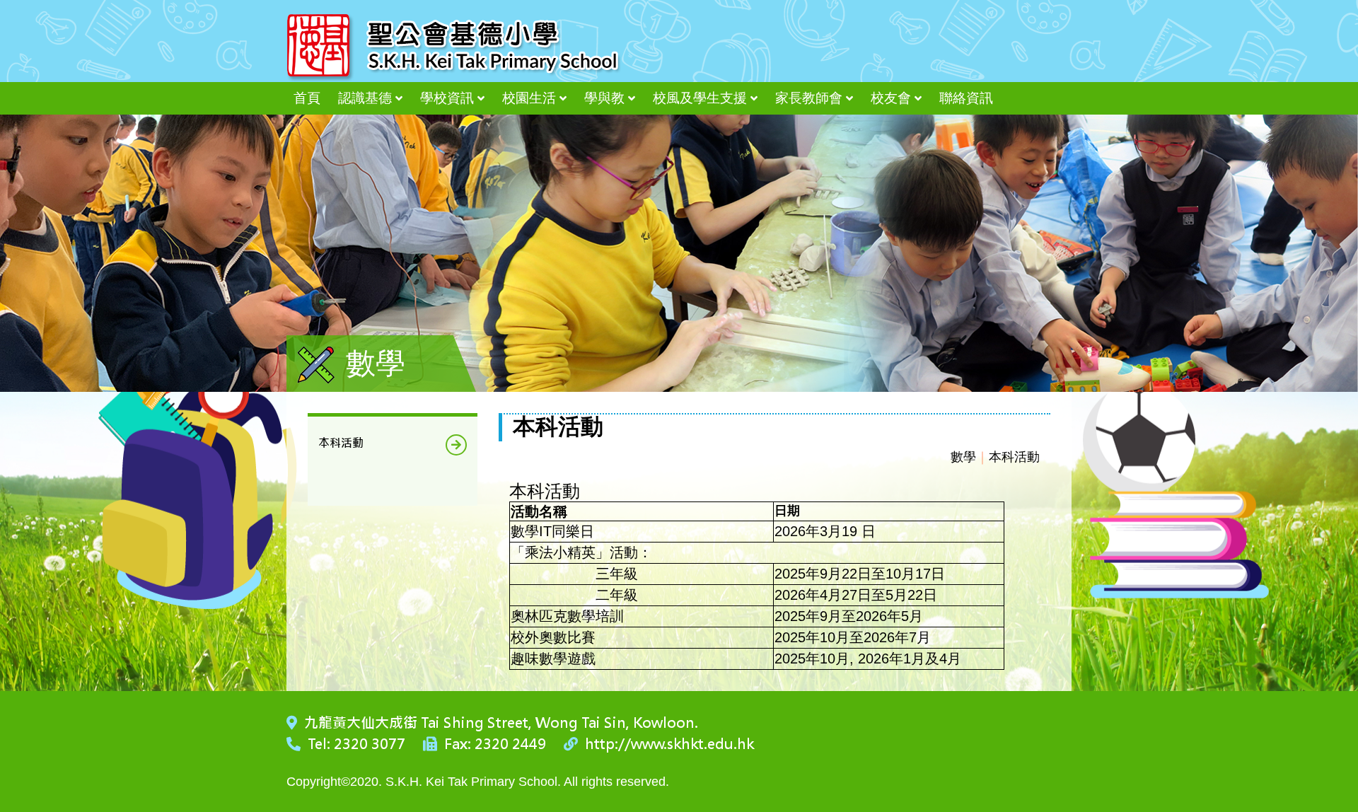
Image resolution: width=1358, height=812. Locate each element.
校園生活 (529, 98)
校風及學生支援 (700, 98)
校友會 (891, 98)
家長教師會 (808, 98)
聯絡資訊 (966, 98)
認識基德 (365, 98)
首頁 (307, 98)
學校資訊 (447, 98)
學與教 (604, 98)
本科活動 (341, 443)
